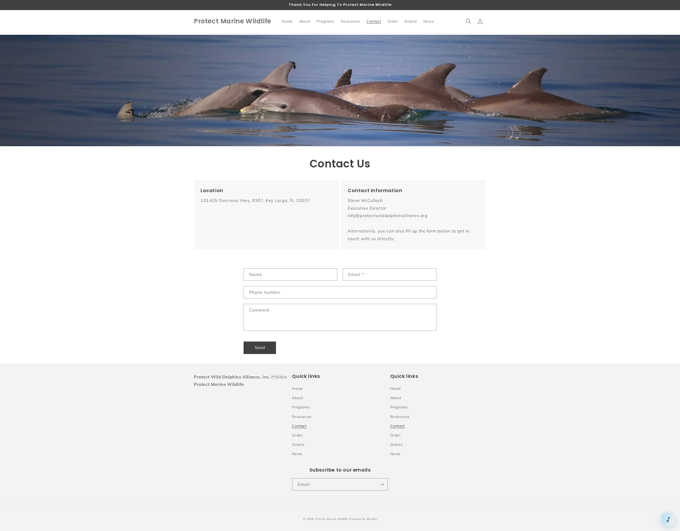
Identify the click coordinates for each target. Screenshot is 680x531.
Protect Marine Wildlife (331, 519)
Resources (301, 416)
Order (297, 435)
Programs (301, 407)
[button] (468, 21)
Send (260, 347)
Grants (298, 444)
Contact (299, 426)
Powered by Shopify (363, 519)
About (297, 397)
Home (297, 388)
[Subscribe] (382, 484)
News (297, 453)
